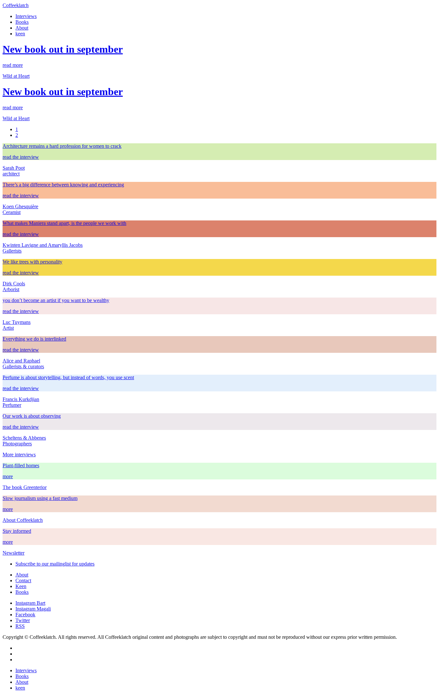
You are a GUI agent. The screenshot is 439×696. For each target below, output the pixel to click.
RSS (20, 626)
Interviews (26, 16)
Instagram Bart (30, 603)
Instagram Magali (33, 608)
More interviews (19, 454)
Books (22, 22)
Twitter (22, 620)
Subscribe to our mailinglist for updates (54, 564)
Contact (23, 580)
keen (20, 33)
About (21, 28)
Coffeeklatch (16, 5)
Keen (20, 586)
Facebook (25, 614)
